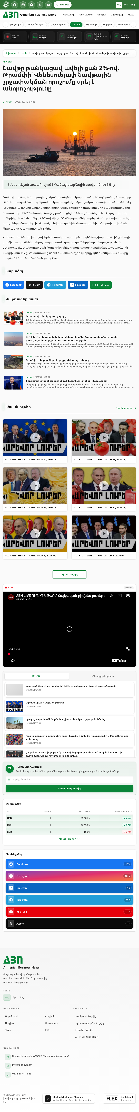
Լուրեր (76, 24)
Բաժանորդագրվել (69, 788)
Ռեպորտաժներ (127, 24)
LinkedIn (80, 284)
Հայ (119, 4)
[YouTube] (48, 4)
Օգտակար (117, 14)
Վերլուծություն (35, 24)
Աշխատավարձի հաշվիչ (89, 1023)
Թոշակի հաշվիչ (84, 1030)
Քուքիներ (50, 1016)
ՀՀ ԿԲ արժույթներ (85, 1036)
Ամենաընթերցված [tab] (102, 676)
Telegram (58, 284)
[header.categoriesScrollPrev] (5, 24)
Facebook (16, 284)
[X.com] (40, 4)
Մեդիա (101, 14)
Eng (133, 4)
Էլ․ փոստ (103, 284)
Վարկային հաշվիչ (85, 1016)
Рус (126, 4)
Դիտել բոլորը (67, 838)
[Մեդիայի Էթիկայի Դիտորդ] (6, 4)
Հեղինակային (58, 24)
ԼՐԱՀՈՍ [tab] (37, 676)
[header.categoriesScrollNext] (133, 24)
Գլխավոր (69, 14)
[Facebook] (14, 4)
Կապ (131, 14)
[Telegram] (31, 4)
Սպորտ (107, 24)
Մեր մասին (86, 14)
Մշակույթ (91, 24)
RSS (47, 1030)
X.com (36, 284)
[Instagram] (23, 4)
